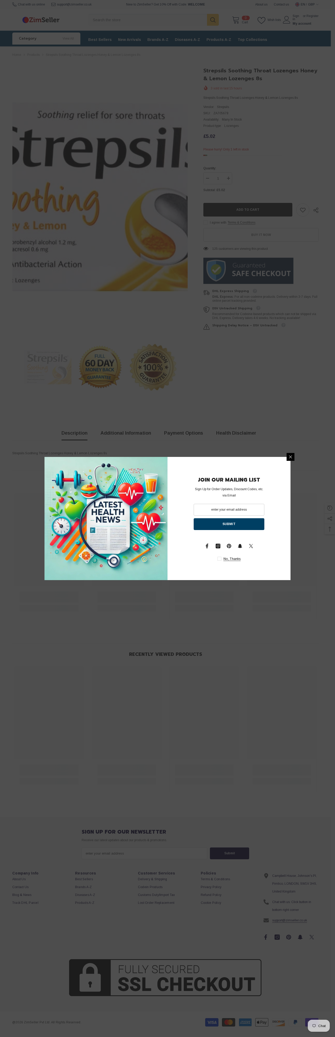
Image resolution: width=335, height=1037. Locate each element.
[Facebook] (207, 546)
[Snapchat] (239, 546)
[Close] (290, 457)
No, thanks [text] (232, 559)
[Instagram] (218, 546)
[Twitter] (250, 546)
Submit (229, 524)
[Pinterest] (229, 546)
